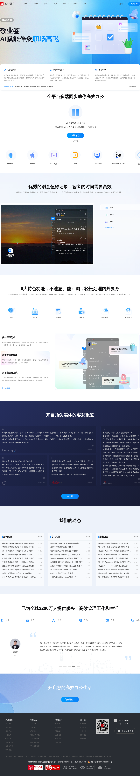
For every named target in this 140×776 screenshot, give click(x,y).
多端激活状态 (65, 756)
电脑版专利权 (35, 735)
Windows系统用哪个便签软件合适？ (64, 570)
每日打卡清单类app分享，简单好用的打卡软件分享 (19, 573)
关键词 (26, 756)
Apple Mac (97, 164)
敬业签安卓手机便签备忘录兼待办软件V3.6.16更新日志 (115, 570)
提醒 (11, 317)
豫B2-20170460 (80, 762)
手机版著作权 (35, 746)
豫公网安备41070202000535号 (101, 762)
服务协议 (83, 735)
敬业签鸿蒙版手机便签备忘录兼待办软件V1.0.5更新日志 (115, 577)
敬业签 (81, 756)
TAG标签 (89, 756)
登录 (121, 4)
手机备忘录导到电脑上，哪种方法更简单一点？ (19, 562)
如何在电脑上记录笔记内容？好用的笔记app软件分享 (19, 558)
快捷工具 (8, 738)
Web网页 (53, 164)
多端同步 (104, 317)
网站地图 (58, 738)
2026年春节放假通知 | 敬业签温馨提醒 (113, 558)
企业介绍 (83, 731)
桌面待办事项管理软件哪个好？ (62, 547)
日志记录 (8, 735)
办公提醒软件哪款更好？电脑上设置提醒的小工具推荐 (19, 566)
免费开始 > (70, 699)
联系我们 (83, 724)
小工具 (81, 317)
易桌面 (20, 756)
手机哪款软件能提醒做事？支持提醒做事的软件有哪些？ (19, 543)
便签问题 (75, 756)
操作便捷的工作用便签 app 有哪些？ (64, 551)
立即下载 (75, 135)
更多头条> (132, 86)
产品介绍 (83, 727)
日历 (35, 317)
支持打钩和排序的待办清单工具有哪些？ (66, 566)
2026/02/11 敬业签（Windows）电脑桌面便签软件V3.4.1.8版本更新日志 (43, 87)
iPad (75, 164)
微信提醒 (56, 756)
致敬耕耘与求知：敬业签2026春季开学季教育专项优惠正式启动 (115, 555)
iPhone (32, 164)
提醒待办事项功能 (99, 756)
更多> (40, 536)
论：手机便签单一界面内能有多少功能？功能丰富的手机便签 (19, 551)
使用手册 (33, 756)
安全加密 (33, 724)
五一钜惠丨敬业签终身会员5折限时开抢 (113, 547)
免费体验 (134, 4)
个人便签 (8, 724)
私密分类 (128, 317)
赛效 (15, 756)
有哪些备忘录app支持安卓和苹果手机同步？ (67, 543)
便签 (50, 756)
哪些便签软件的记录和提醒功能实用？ (65, 555)
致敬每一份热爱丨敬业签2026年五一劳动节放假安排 (115, 543)
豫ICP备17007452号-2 (65, 762)
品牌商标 (33, 731)
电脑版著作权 (35, 742)
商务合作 (83, 738)
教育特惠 (8, 750)
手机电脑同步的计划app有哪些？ (63, 577)
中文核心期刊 (42, 756)
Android (10, 164)
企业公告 (58, 735)
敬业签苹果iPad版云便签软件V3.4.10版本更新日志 (115, 573)
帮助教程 (58, 731)
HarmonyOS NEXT (119, 164)
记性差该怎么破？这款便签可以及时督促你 (19, 577)
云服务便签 (9, 742)
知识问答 (58, 727)
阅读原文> (90, 449)
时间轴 (58, 317)
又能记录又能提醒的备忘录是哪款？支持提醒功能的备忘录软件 (19, 547)
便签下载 (58, 742)
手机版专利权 (35, 738)
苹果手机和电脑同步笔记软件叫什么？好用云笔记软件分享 (19, 570)
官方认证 (33, 727)
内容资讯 (58, 724)
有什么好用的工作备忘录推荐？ (62, 573)
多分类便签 (9, 746)
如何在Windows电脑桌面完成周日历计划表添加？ (67, 558)
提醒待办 (8, 731)
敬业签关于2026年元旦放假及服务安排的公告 (115, 566)
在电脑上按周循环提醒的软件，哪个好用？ (67, 562)
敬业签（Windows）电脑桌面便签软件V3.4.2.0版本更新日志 (115, 551)
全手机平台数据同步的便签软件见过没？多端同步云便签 (19, 555)
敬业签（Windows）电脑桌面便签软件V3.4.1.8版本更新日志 (115, 562)
